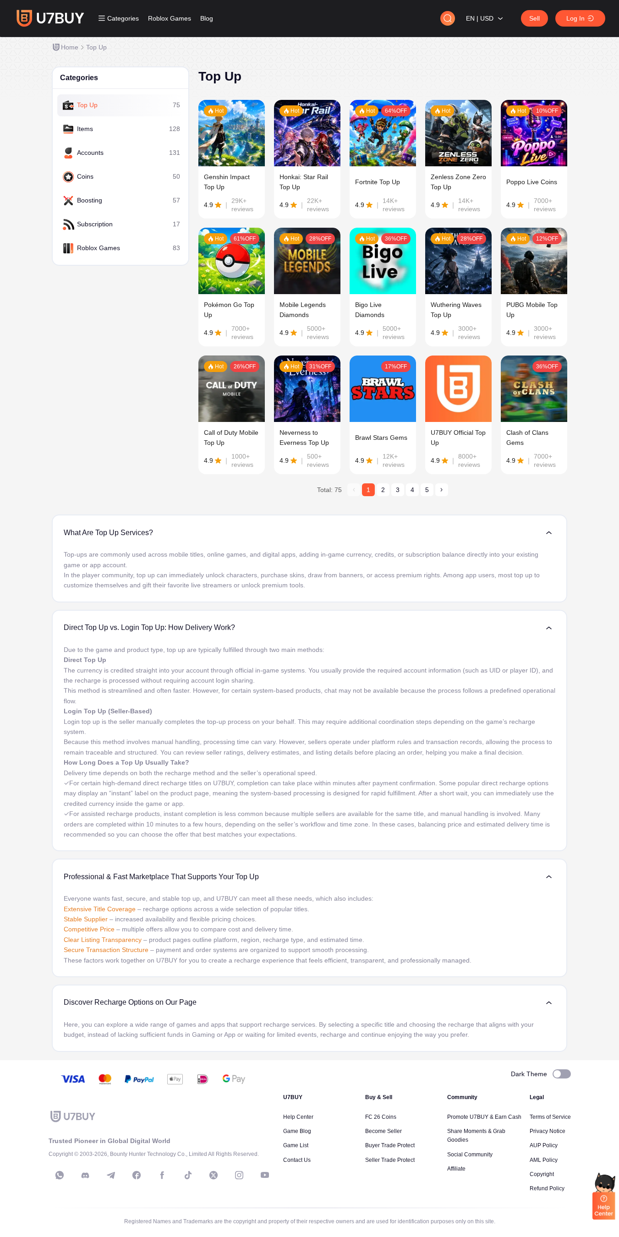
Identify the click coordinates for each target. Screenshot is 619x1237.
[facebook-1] (136, 1175)
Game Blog (297, 1131)
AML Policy (544, 1160)
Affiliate (456, 1169)
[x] (213, 1175)
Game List (295, 1145)
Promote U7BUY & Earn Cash (484, 1117)
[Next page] (441, 489)
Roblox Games (169, 18)
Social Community (470, 1154)
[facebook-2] (162, 1175)
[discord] (85, 1175)
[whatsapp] (59, 1175)
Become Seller (383, 1131)
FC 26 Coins (380, 1117)
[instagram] (239, 1175)
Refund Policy (547, 1188)
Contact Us (297, 1160)
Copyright (542, 1174)
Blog (206, 18)
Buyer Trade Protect (390, 1145)
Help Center (298, 1117)
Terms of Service (550, 1117)
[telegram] (111, 1175)
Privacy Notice (547, 1131)
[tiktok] (188, 1175)
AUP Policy (544, 1145)
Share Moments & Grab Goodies (476, 1135)
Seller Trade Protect (390, 1160)
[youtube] (264, 1175)
